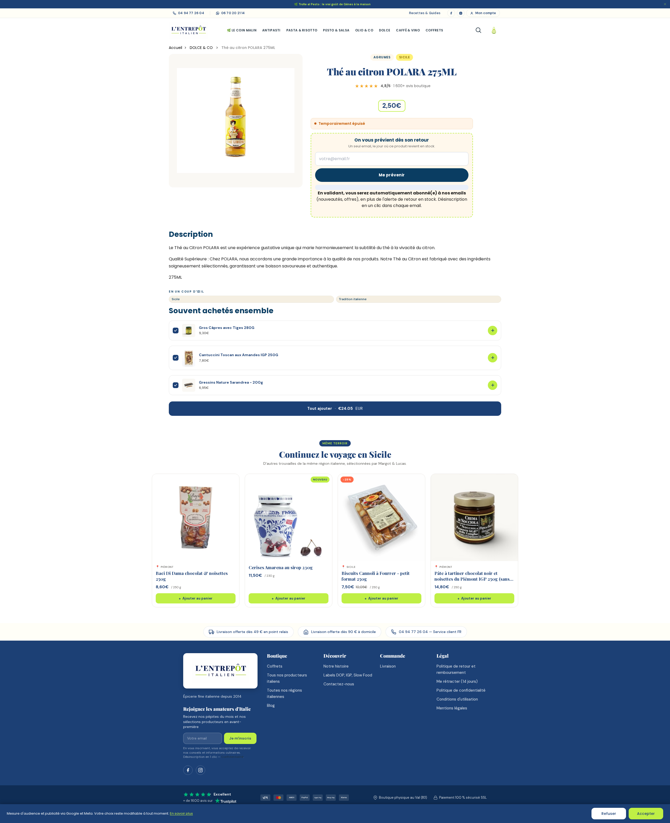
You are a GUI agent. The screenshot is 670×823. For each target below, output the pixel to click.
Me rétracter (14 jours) (457, 681)
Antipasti (271, 30)
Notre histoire (336, 666)
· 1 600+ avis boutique (406, 85)
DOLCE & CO (202, 47)
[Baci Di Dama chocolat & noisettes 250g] (195, 517)
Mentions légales (452, 708)
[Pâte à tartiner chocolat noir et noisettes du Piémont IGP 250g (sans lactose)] (474, 517)
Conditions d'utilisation (457, 699)
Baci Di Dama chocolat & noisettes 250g (192, 575)
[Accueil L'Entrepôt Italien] (220, 670)
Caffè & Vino (408, 30)
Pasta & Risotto (301, 30)
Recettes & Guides (424, 13)
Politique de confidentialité (461, 690)
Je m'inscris (240, 738)
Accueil (175, 47)
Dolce (384, 30)
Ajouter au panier (196, 598)
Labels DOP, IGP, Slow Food (347, 675)
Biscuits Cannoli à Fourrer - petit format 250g (376, 575)
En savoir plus (181, 813)
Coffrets (434, 30)
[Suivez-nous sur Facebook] (188, 770)
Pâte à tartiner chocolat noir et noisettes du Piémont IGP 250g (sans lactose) (472, 578)
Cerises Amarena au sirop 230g (281, 567)
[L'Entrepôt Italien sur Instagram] (461, 13)
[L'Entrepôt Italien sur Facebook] (451, 13)
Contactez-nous (338, 684)
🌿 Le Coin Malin (242, 30)
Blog (271, 705)
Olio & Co (364, 30)
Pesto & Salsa (336, 30)
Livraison (388, 666)
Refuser (608, 813)
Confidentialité (232, 757)
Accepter (646, 813)
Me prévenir (392, 175)
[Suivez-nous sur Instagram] (200, 770)
